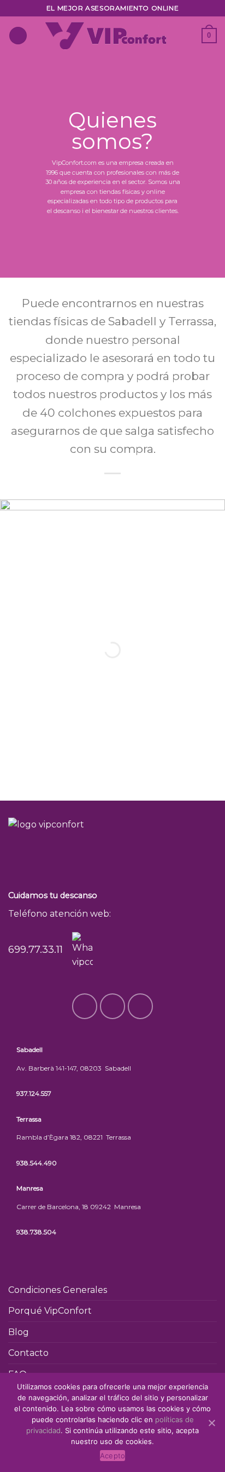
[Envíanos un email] (140, 1006)
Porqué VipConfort (50, 1311)
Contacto (28, 1353)
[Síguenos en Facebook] (186, 28)
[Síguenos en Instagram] (186, 43)
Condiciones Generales (57, 1290)
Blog (18, 1332)
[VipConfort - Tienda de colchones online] (105, 35)
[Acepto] (211, 1422)
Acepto (113, 1455)
